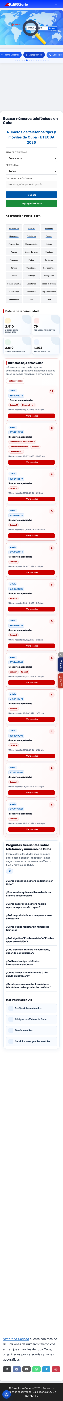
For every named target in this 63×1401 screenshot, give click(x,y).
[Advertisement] (31, 87)
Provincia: (12, 165)
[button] (14, 227)
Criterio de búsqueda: (19, 178)
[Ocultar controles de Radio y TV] (60, 654)
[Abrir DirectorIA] (6, 1394)
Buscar (32, 194)
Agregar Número (32, 203)
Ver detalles (32, 416)
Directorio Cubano (16, 1339)
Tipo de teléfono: (17, 152)
